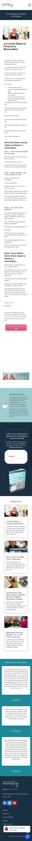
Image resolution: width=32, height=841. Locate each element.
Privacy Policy (6, 813)
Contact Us (5, 820)
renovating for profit (12, 316)
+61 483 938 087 (13, 789)
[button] (29, 5)
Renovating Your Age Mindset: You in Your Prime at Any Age (14, 635)
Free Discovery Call (7, 824)
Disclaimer (5, 810)
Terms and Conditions (8, 817)
